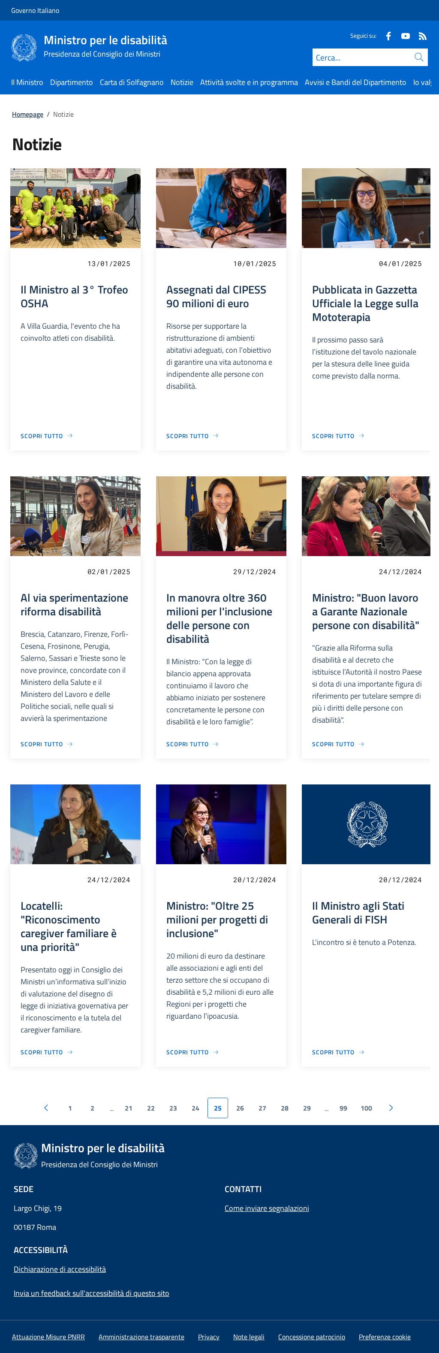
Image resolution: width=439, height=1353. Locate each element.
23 (173, 1108)
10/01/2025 (254, 263)
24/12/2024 (400, 571)
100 (366, 1108)
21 (128, 1108)
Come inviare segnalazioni (267, 1208)
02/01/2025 (108, 571)
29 (307, 1108)
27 (262, 1108)
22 (151, 1108)
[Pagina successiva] (391, 1108)
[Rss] (419, 35)
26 (240, 1108)
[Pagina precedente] (46, 1108)
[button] (385, 1337)
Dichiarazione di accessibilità (60, 1269)
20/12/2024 (254, 879)
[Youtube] (402, 35)
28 (285, 1108)
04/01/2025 (400, 263)
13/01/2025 (108, 263)
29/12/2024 (254, 571)
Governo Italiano (35, 10)
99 (343, 1108)
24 (195, 1108)
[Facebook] (385, 35)
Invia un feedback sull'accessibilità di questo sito (91, 1293)
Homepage (27, 114)
